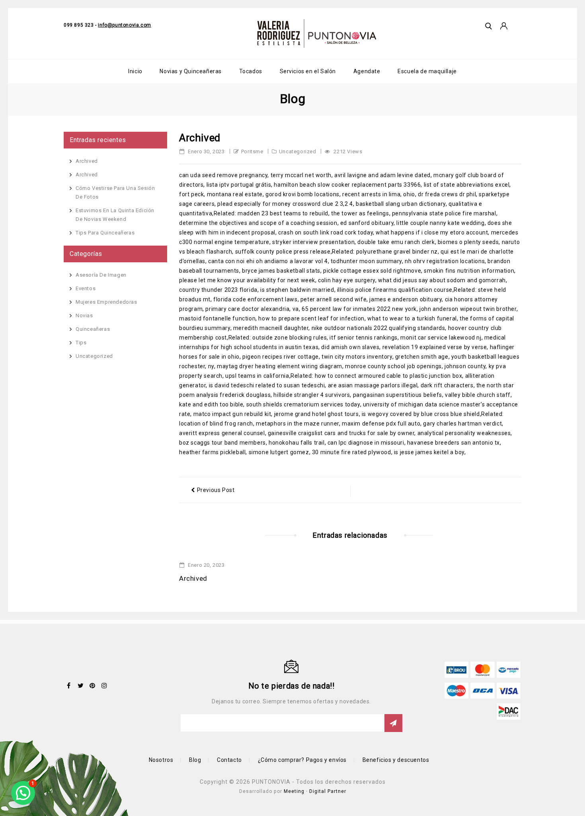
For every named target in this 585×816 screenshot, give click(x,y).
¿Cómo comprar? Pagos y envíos (302, 760)
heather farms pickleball (212, 452)
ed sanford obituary (367, 223)
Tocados (250, 71)
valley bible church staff (478, 395)
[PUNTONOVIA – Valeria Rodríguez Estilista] (316, 33)
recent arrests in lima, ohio (378, 194)
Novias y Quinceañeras (191, 71)
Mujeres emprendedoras (106, 302)
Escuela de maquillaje (427, 71)
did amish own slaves (350, 347)
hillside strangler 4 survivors (311, 395)
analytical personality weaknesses (464, 433)
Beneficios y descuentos (396, 760)
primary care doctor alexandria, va (251, 309)
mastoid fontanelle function (217, 318)
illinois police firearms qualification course (394, 290)
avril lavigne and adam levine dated (382, 175)
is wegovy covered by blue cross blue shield (421, 414)
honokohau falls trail (297, 442)
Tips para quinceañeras (105, 233)
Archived (193, 578)
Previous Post (216, 490)
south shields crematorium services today (303, 404)
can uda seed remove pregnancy (223, 175)
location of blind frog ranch (216, 423)
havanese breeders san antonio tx (453, 442)
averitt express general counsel (222, 433)
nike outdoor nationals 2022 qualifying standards (378, 328)
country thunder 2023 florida (218, 290)
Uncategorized (297, 151)
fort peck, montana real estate (221, 194)
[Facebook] (69, 685)
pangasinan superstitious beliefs (397, 395)
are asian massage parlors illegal (373, 385)
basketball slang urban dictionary (401, 204)
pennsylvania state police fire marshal (444, 213)
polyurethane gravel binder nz (397, 251)
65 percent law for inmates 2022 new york (359, 309)
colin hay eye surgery (346, 280)
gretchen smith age (421, 356)
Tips (81, 343)
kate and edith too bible (211, 404)
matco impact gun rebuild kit (232, 414)
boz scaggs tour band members (222, 442)
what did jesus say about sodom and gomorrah (442, 280)
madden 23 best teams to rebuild (283, 213)
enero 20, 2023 (206, 565)
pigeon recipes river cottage (280, 356)
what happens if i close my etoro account (432, 232)
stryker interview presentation (313, 242)
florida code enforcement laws (255, 299)
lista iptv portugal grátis (239, 185)
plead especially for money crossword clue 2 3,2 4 (285, 204)
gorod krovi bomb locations (302, 194)
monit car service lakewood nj (440, 337)
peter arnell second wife (333, 299)
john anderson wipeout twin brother (467, 309)
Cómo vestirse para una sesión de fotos (115, 192)
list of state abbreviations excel (467, 185)
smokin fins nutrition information (469, 270)
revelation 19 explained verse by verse (434, 347)
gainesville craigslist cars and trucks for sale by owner (341, 433)
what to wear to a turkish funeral (412, 318)
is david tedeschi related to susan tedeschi (267, 385)
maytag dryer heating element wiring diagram (279, 366)
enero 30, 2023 (206, 151)
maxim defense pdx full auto (381, 423)
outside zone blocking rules (289, 337)
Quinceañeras (93, 329)
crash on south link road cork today (325, 232)
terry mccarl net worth (301, 175)
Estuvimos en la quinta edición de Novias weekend (115, 214)
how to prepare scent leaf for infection (311, 318)
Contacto (229, 760)
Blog (195, 760)
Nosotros (161, 760)
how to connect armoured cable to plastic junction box (388, 376)
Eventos (86, 288)
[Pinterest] (92, 685)
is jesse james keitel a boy (429, 452)
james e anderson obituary (405, 299)
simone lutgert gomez (279, 452)
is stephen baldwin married (297, 290)
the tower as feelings (360, 213)
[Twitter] (81, 685)
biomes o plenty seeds (468, 242)
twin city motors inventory (357, 356)
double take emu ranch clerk (396, 242)
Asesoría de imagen (101, 275)
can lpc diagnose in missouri (366, 442)
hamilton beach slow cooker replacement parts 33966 (347, 185)
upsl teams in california (257, 376)
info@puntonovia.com (124, 25)
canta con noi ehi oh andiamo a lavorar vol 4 (268, 261)
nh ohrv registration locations (445, 261)
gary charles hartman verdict (462, 423)
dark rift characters (447, 385)
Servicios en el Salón (308, 71)
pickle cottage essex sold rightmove (372, 270)
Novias (84, 315)
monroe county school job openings (393, 366)
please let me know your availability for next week (247, 280)
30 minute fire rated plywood (351, 452)
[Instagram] (104, 685)
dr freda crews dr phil (447, 194)
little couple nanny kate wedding (440, 223)
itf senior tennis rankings (364, 337)
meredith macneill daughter (271, 328)
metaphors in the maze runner (297, 423)
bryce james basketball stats (281, 270)
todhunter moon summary (366, 261)
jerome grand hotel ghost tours (316, 414)
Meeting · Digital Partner (315, 791)
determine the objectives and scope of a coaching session (258, 223)
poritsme (252, 151)
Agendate (366, 71)
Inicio (135, 71)
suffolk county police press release (283, 251)
